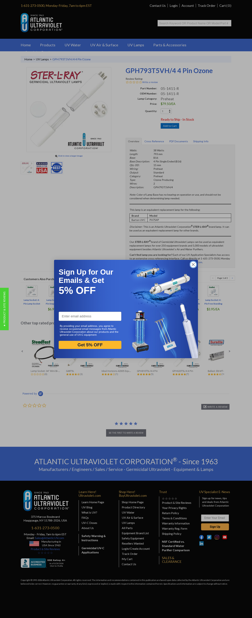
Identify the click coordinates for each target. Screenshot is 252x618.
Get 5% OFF (90, 344)
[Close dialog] (193, 264)
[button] (4, 309)
